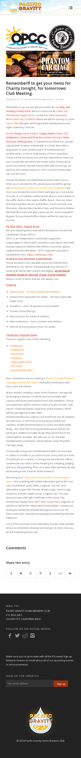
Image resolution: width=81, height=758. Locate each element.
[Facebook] (10, 635)
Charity (27, 99)
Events (50, 99)
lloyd (61, 99)
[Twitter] (17, 635)
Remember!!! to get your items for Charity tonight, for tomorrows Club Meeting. (38, 88)
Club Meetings (39, 99)
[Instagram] (32, 635)
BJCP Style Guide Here (47, 501)
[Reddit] (25, 635)
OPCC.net (46, 169)
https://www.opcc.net (40, 254)
